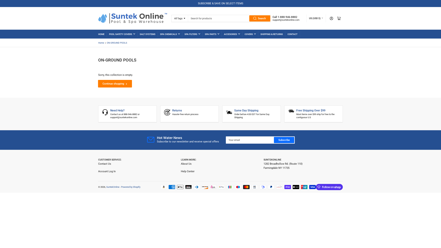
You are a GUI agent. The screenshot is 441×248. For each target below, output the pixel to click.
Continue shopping (113, 83)
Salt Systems (147, 34)
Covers (249, 34)
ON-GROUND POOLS (117, 43)
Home (101, 34)
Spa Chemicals (168, 34)
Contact (293, 34)
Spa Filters (190, 34)
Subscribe (284, 140)
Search (262, 18)
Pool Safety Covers (120, 34)
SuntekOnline (112, 187)
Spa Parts (210, 34)
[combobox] (229, 18)
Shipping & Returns (271, 34)
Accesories (230, 34)
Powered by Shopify (130, 187)
